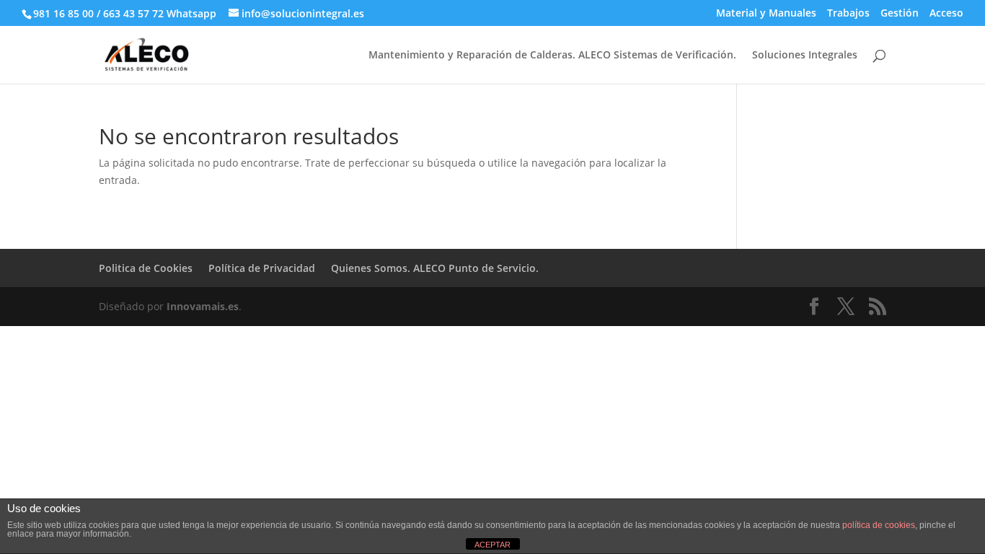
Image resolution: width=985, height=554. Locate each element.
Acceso (946, 13)
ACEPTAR (492, 544)
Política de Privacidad (261, 268)
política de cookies (878, 525)
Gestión (899, 13)
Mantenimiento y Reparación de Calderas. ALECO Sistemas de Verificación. (552, 55)
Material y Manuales (766, 13)
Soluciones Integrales (804, 55)
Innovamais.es (203, 306)
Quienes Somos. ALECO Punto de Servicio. (435, 268)
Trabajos (848, 13)
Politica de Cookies (146, 268)
